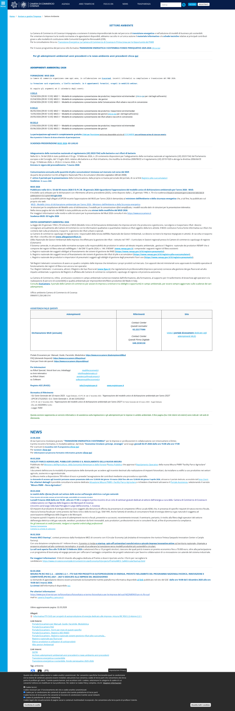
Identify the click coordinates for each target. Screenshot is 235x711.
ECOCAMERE (129, 135)
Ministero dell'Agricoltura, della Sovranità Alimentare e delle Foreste (75, 464)
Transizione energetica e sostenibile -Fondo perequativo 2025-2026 (63, 661)
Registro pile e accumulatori (154, 178)
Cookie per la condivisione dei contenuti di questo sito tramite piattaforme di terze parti (62, 692)
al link (140, 579)
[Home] (35, 5)
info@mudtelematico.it (87, 373)
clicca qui (156, 48)
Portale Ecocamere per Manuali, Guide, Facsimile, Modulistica (60, 624)
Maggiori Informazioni (112, 683)
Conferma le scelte (32, 705)
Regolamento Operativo (147, 464)
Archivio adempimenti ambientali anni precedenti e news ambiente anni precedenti (70, 655)
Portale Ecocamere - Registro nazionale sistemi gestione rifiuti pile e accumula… (69, 635)
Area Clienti (203, 479)
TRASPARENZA (144, 4)
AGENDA (66, 4)
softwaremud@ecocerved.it (88, 380)
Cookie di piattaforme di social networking (43, 697)
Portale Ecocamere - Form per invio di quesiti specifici (57, 629)
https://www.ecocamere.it (139, 213)
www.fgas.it (104, 269)
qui (69, 585)
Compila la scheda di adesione (42, 529)
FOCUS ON (108, 4)
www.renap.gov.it (124, 248)
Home (12, 16)
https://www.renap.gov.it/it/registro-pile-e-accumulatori (161, 254)
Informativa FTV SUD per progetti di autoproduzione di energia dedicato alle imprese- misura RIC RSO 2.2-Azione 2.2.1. (87, 616)
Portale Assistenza (179, 482)
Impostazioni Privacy (117, 670)
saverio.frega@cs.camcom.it (51, 597)
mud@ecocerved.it (90, 370)
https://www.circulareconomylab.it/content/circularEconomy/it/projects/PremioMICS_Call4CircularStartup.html (94, 561)
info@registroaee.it (88, 386)
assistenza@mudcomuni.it (88, 376)
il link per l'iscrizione (90, 135)
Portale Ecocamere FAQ (43, 627)
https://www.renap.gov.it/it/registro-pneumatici (140, 251)
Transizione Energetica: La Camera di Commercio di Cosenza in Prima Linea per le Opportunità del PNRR (106, 42)
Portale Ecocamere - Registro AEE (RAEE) (50, 632)
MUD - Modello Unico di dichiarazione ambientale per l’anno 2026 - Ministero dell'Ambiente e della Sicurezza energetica (85, 204)
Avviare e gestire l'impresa (29, 16)
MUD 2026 (62, 143)
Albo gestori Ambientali (43, 644)
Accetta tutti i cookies (200, 705)
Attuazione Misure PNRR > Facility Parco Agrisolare (112, 482)
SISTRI (35, 652)
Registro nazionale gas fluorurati (47, 638)
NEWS (125, 4)
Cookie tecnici (31, 687)
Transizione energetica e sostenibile (48, 658)
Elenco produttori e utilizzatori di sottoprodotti (54, 641)
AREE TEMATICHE (86, 4)
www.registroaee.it (115, 386)
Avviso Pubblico (115, 464)
